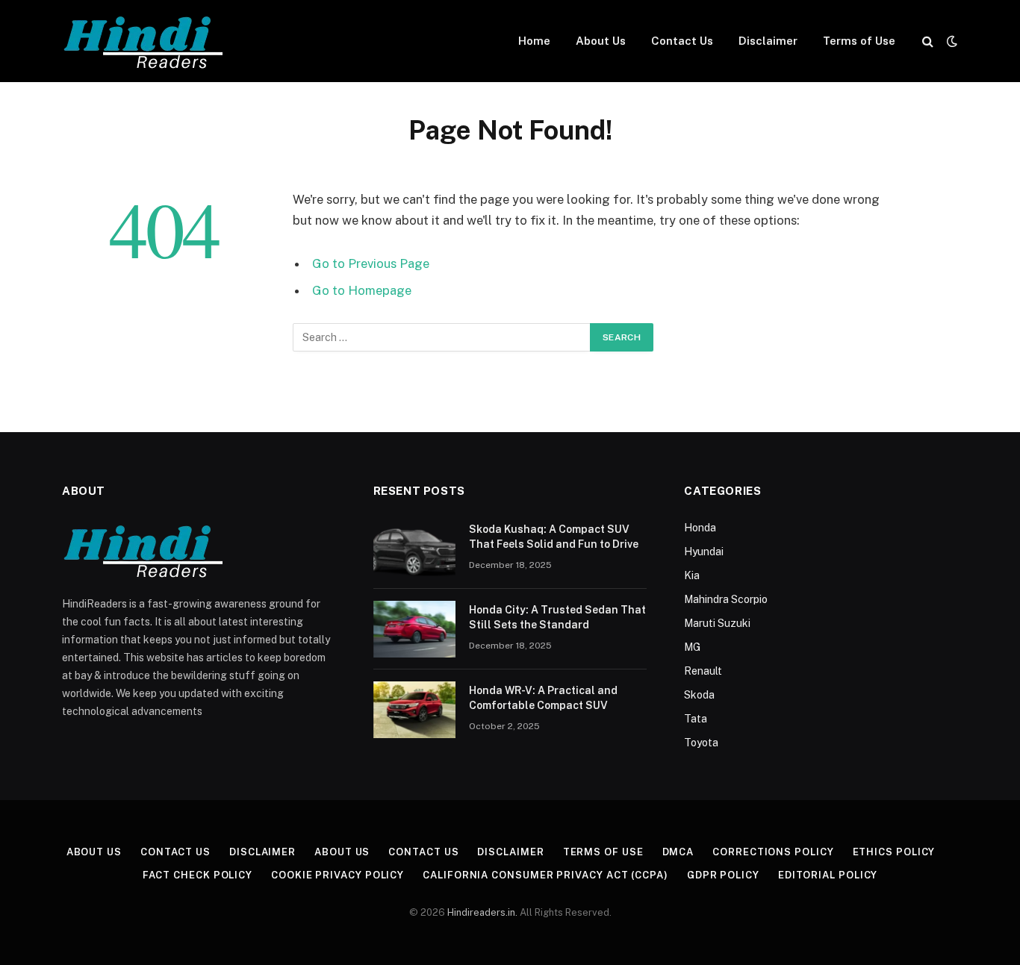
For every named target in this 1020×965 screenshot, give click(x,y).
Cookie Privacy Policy (337, 875)
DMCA (678, 852)
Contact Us (682, 40)
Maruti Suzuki (717, 623)
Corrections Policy (772, 852)
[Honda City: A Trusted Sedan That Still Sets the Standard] (414, 629)
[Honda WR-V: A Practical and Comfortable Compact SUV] (414, 709)
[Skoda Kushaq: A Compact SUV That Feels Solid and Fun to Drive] (414, 548)
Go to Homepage (361, 290)
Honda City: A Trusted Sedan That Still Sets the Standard (557, 617)
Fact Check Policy (197, 875)
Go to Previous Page (370, 263)
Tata (695, 719)
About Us (601, 40)
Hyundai (704, 552)
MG (692, 647)
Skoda (699, 695)
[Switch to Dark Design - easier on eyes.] (950, 41)
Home (534, 40)
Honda (700, 528)
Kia (692, 575)
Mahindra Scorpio (726, 599)
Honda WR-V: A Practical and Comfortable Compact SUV (543, 697)
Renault (703, 671)
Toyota (701, 743)
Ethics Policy (894, 852)
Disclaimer (767, 40)
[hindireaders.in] (146, 41)
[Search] (927, 41)
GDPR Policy (723, 875)
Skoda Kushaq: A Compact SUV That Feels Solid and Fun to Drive (553, 536)
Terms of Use (859, 40)
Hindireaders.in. (483, 912)
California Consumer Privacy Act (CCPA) (545, 875)
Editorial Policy (828, 875)
